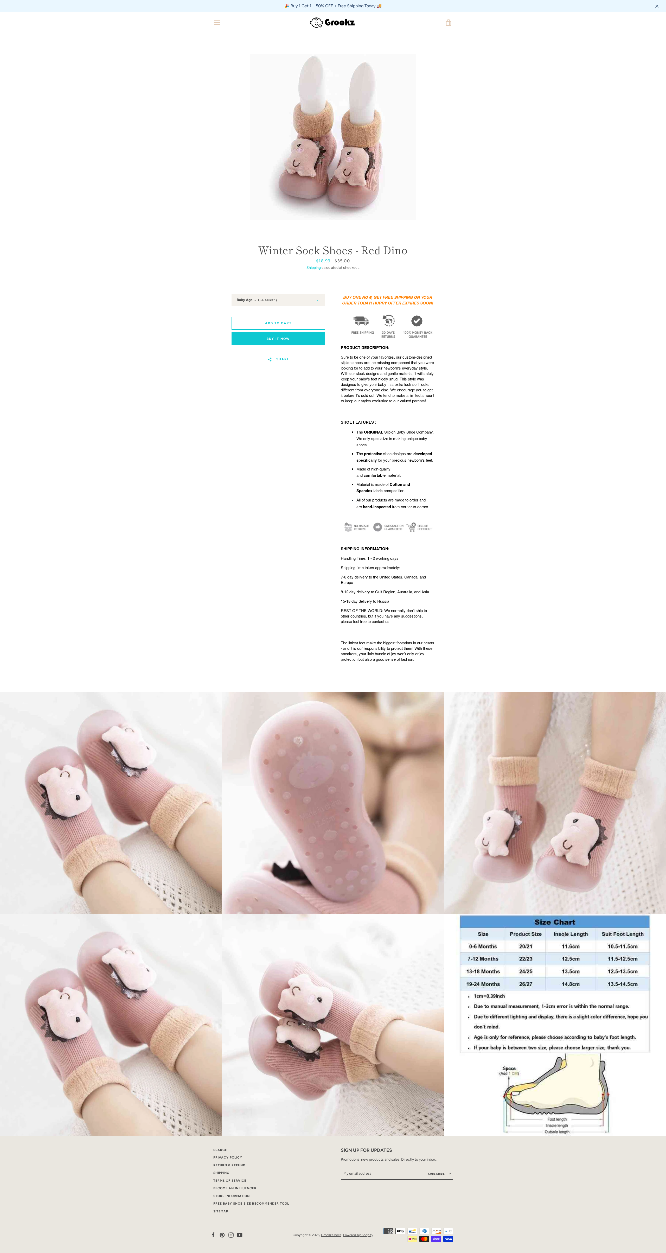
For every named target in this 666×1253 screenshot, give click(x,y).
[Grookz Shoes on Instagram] (231, 1234)
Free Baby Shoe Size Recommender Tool (251, 1203)
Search (220, 1150)
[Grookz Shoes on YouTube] (239, 1234)
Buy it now (278, 339)
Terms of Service (229, 1180)
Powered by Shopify (358, 1235)
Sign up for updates (366, 1150)
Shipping (313, 267)
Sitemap (220, 1211)
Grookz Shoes (331, 1235)
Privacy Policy (227, 1157)
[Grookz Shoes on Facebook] (213, 1234)
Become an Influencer (235, 1188)
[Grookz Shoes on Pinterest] (222, 1234)
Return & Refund (229, 1165)
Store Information (231, 1196)
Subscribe (437, 1173)
